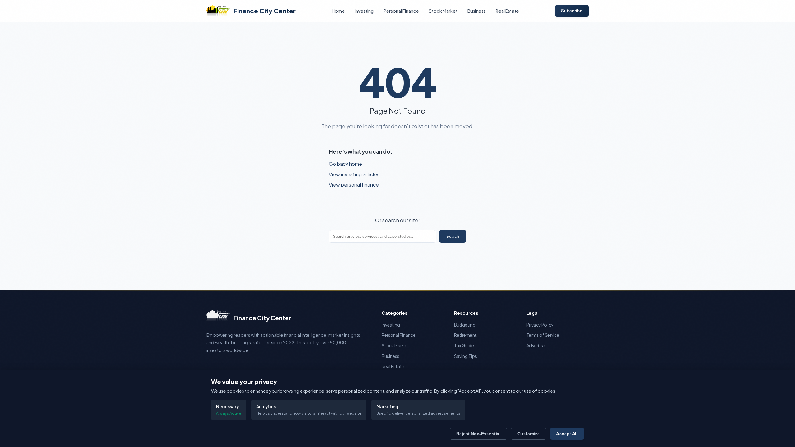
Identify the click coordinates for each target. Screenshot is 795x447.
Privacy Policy (539, 324)
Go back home (345, 163)
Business (476, 11)
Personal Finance (401, 11)
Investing (364, 11)
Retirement (465, 335)
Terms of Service (542, 335)
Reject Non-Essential (478, 433)
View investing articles (354, 174)
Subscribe (572, 10)
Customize (528, 433)
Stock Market (443, 11)
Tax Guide (464, 345)
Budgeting (464, 324)
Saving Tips (465, 356)
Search (452, 236)
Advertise (535, 345)
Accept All (567, 433)
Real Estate (507, 11)
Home (338, 11)
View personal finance (354, 184)
